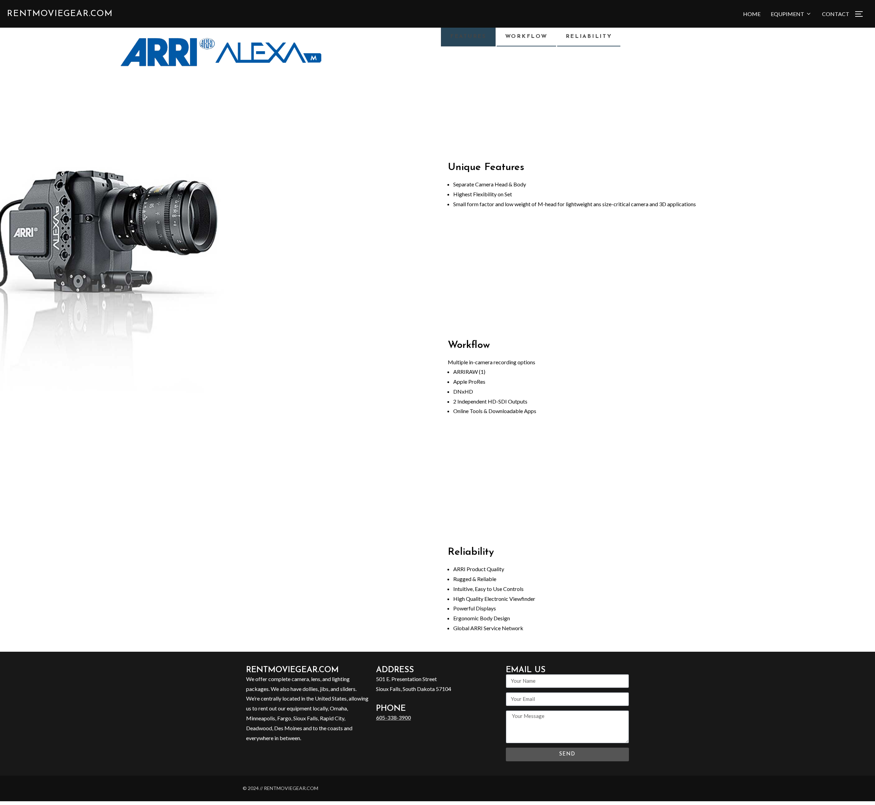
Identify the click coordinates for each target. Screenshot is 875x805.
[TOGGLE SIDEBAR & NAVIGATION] (861, 14)
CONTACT (835, 14)
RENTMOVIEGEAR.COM (60, 14)
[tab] (468, 36)
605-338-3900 (393, 717)
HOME (751, 14)
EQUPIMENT (787, 14)
